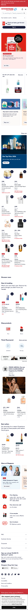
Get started (6, 486)
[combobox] (14, 13)
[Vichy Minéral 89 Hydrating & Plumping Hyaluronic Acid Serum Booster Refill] (18, 82)
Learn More (15, 500)
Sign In (14, 27)
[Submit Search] (24, 13)
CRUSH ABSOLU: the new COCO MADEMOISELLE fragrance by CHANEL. (17, 369)
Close (14, 607)
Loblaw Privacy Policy (16, 604)
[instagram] (6, 574)
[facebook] (2, 574)
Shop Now (11, 375)
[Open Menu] (25, 9)
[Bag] (22, 9)
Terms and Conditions (6, 583)
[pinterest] (9, 574)
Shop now (3, 4)
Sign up (3, 561)
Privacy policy (4, 586)
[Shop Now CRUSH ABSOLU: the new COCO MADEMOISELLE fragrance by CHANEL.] (14, 385)
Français (3, 578)
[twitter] (15, 574)
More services (23, 340)
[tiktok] (12, 574)
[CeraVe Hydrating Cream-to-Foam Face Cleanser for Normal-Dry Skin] (7, 90)
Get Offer (6, 65)
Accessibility (4, 580)
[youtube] (19, 574)
